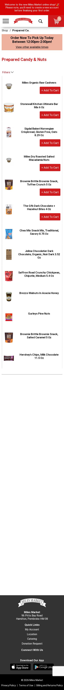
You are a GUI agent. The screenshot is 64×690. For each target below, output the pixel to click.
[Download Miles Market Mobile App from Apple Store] (20, 666)
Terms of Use (26, 685)
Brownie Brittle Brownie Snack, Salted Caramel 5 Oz (39, 335)
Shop (5, 30)
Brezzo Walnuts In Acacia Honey (39, 293)
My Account (32, 629)
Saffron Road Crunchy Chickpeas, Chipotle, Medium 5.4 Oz (39, 274)
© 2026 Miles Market (32, 680)
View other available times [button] (32, 47)
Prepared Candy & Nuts (27, 30)
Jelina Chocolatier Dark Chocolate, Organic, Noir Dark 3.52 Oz (39, 254)
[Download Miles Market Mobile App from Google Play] (43, 666)
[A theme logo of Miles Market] (23, 21)
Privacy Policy (8, 685)
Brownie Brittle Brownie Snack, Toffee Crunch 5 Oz (39, 183)
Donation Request (32, 643)
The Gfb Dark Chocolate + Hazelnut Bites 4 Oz (39, 207)
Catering (32, 638)
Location (32, 634)
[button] (4, 21)
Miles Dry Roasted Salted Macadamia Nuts (39, 158)
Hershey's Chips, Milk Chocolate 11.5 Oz (39, 356)
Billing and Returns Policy (49, 685)
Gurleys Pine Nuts (39, 313)
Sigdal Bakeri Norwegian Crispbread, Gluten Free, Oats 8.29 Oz (39, 132)
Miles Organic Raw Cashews (39, 82)
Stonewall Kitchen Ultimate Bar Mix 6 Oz (39, 105)
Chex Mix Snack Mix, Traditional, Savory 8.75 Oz (39, 232)
